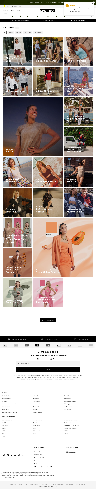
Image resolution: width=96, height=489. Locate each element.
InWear (66, 433)
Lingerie (4, 401)
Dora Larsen (36, 425)
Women (5, 10)
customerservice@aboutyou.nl (30, 379)
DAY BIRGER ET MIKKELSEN (71, 425)
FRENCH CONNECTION (70, 428)
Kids (18, 10)
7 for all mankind (7, 420)
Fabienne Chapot (38, 431)
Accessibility (70, 484)
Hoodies (35, 409)
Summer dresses (37, 412)
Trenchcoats (36, 401)
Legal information (58, 484)
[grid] (48, 172)
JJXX (3, 436)
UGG (3, 431)
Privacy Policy (20, 377)
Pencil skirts (36, 406)
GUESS (66, 431)
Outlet (7, 6)
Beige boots (67, 398)
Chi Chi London (68, 422)
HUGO (4, 422)
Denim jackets (6, 406)
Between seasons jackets (9, 412)
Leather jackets (37, 404)
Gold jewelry (67, 409)
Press (20, 484)
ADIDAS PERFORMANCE (70, 420)
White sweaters (7, 398)
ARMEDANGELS (37, 420)
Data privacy (34, 484)
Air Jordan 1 (5, 395)
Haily (34, 433)
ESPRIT (4, 428)
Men (12, 10)
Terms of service (45, 484)
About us (13, 484)
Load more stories (48, 320)
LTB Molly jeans (68, 404)
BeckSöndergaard (38, 422)
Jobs (26, 484)
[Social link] (4, 455)
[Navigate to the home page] (12, 448)
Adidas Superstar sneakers (10, 404)
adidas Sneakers (37, 395)
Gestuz (4, 433)
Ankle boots (5, 409)
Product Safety (81, 484)
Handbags (36, 398)
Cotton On (5, 425)
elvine (34, 428)
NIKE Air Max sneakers (70, 401)
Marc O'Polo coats (69, 395)
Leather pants (68, 406)
